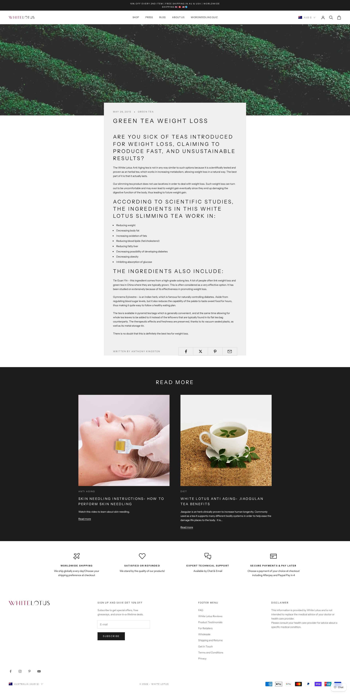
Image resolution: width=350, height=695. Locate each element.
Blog (162, 17)
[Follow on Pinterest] (29, 671)
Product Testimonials (210, 622)
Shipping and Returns (210, 640)
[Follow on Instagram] (20, 671)
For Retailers (205, 628)
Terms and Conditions (210, 652)
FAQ (200, 610)
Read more (84, 518)
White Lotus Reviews (210, 616)
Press (149, 17)
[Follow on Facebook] (10, 671)
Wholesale (204, 634)
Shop (136, 17)
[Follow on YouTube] (39, 671)
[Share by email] (230, 351)
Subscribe (111, 636)
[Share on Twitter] (200, 351)
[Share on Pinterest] (215, 351)
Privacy (202, 658)
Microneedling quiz (204, 17)
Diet (183, 491)
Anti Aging (86, 491)
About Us (178, 17)
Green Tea (146, 111)
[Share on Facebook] (186, 351)
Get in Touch (205, 646)
